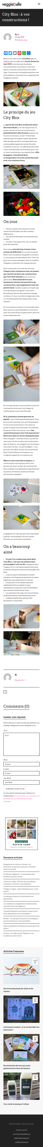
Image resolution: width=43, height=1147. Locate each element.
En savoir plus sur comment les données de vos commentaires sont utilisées (21, 798)
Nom (5, 760)
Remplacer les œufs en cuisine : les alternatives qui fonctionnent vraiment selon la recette (19, 866)
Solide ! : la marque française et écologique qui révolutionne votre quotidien (20, 920)
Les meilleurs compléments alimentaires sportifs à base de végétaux (20, 905)
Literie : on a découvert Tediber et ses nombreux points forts (18, 934)
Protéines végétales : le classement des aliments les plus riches (19, 875)
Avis (5, 730)
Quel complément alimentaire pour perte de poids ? (21, 927)
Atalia (6, 61)
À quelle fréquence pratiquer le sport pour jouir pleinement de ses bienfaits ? (20, 912)
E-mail (6, 769)
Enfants (20, 40)
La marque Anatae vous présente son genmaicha (18, 897)
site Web (7, 778)
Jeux (25, 40)
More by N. (19, 680)
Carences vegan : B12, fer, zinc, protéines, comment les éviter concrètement (19, 883)
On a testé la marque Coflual (16, 1104)
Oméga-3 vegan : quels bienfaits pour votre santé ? (20, 890)
